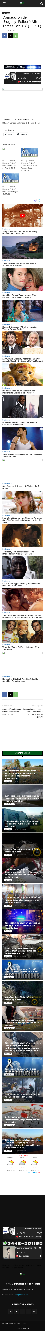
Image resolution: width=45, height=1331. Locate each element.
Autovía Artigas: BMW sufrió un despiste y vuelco (19, 998)
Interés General (10, 804)
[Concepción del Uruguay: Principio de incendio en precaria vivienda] (22, 1090)
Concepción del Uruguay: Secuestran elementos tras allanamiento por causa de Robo (22, 925)
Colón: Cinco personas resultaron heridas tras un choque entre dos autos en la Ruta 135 (20, 951)
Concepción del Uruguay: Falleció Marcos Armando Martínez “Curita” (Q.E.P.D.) (21, 971)
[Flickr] (22, 1311)
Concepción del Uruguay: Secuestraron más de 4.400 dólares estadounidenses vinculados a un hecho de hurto (21, 873)
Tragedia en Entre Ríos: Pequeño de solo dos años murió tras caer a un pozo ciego (21, 824)
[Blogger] (10, 1311)
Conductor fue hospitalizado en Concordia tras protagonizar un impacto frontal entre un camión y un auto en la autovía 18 (22, 1144)
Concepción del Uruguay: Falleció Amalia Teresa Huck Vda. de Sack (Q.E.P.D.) (29, 165)
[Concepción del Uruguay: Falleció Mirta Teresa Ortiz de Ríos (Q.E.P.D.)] (10, 152)
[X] (10, 35)
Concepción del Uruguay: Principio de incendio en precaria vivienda (22, 1095)
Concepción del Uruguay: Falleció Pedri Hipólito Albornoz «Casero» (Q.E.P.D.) (33, 713)
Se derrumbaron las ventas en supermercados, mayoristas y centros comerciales (22, 1119)
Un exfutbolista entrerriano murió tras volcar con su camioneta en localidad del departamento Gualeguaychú (20, 774)
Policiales (8, 781)
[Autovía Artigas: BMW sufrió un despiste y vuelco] (22, 993)
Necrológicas (6, 13)
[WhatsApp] (15, 35)
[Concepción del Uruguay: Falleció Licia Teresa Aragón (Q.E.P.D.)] (10, 178)
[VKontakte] (34, 1311)
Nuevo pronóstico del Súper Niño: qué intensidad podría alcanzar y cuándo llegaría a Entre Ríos (22, 798)
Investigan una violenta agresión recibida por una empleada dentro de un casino (21, 1022)
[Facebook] (4, 35)
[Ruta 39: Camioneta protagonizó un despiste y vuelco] (22, 845)
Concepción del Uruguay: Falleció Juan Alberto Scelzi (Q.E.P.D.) (12, 711)
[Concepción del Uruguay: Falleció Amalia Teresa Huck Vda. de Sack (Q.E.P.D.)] (29, 152)
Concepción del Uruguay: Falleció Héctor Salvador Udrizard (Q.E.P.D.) (21, 1070)
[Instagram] (28, 1311)
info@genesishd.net (20, 1294)
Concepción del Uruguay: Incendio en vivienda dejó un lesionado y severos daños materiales (22, 900)
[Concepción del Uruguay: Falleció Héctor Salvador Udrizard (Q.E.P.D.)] (22, 1067)
